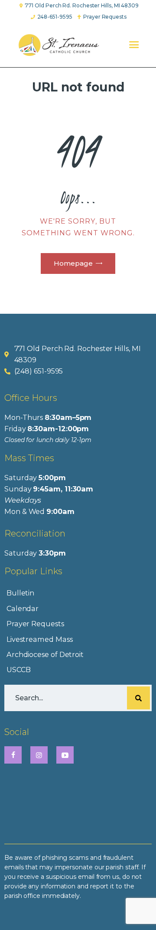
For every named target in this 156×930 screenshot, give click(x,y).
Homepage (73, 263)
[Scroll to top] (140, 909)
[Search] (138, 697)
